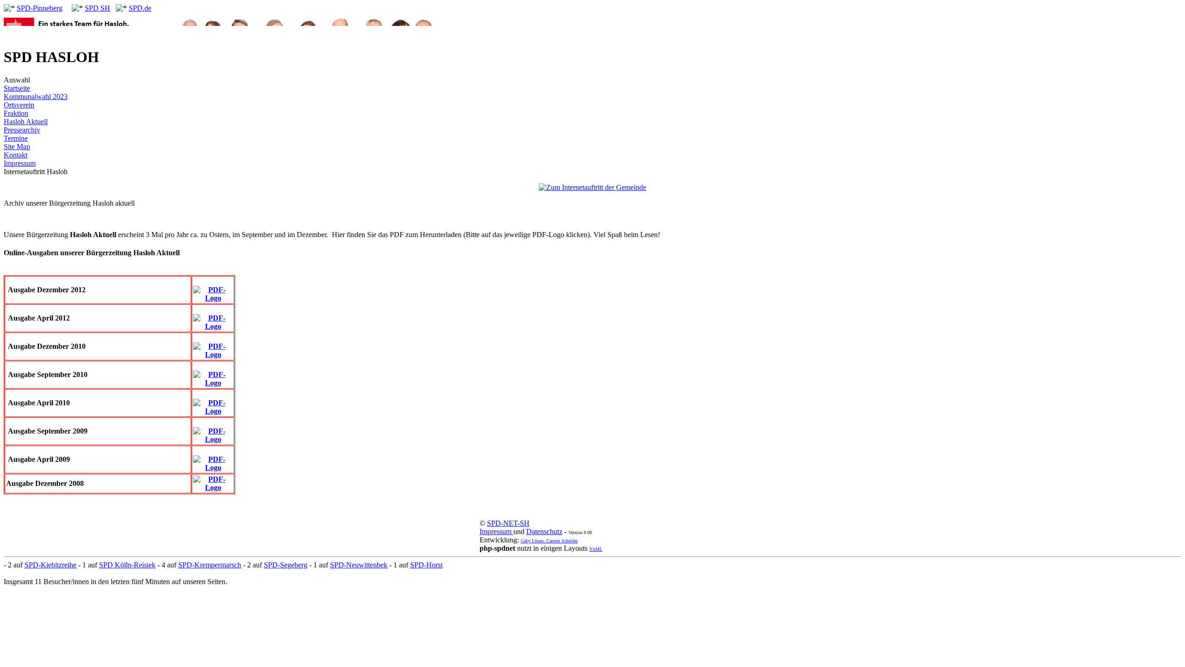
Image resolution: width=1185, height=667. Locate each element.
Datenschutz (544, 531)
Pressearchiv (22, 130)
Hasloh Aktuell (26, 122)
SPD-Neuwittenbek (358, 565)
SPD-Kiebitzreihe (50, 565)
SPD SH (97, 8)
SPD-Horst (426, 565)
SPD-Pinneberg (39, 8)
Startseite (17, 88)
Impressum (20, 163)
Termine (16, 138)
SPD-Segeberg (285, 565)
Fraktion (16, 113)
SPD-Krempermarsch (209, 565)
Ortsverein (19, 105)
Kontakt (15, 155)
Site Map (17, 147)
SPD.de (140, 8)
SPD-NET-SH (508, 523)
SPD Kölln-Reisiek (127, 565)
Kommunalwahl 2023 (36, 97)
